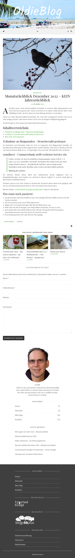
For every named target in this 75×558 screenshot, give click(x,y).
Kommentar (7, 307)
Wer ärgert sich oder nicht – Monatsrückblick (31, 432)
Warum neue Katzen (57, 252)
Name (6, 278)
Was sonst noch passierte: (14, 137)
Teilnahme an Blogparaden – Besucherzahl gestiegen (24, 132)
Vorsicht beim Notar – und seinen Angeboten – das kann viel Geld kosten (13, 255)
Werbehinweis (20, 544)
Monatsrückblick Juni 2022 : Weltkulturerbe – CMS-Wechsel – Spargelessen (37, 255)
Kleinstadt (18, 411)
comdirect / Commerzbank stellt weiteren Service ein (24, 134)
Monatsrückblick (9, 221)
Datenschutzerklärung (23, 535)
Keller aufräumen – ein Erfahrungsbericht (30, 441)
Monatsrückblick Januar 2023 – (26, 436)
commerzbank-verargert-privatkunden (29, 189)
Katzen (17, 406)
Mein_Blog (19, 415)
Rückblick (37, 93)
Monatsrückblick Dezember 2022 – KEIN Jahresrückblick (35, 445)
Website (6, 297)
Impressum (19, 540)
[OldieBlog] (37, 14)
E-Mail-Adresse (9, 288)
